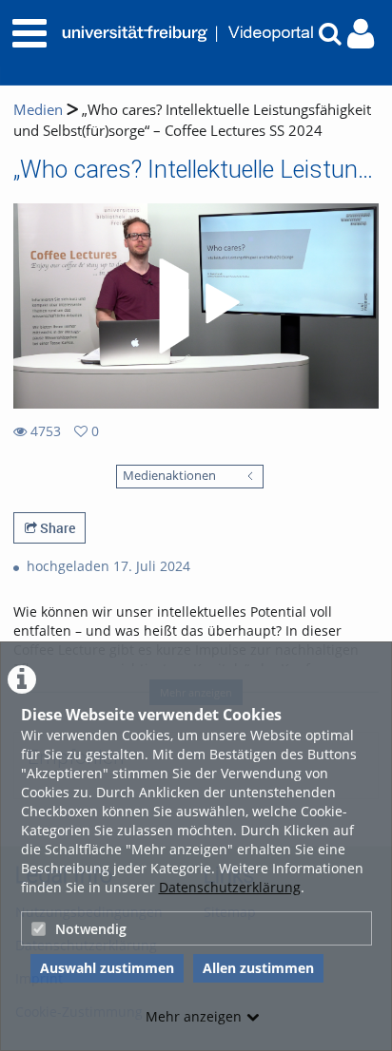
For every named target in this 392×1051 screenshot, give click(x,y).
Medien (38, 110)
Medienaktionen (169, 476)
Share (56, 528)
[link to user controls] (361, 33)
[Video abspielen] (196, 306)
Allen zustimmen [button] (258, 968)
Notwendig (91, 929)
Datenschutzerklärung (230, 887)
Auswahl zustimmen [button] (107, 968)
